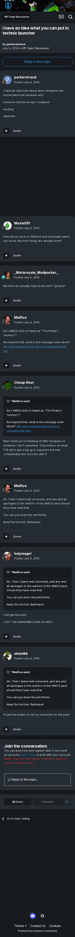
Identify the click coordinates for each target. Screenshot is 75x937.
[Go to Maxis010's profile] (7, 225)
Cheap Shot (24, 382)
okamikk (21, 653)
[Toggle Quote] (8, 401)
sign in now (28, 754)
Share (19, 801)
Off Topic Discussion (35, 48)
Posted (26, 82)
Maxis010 (22, 223)
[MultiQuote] (6, 131)
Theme (19, 926)
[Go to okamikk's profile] (7, 656)
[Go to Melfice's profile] (7, 320)
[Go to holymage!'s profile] (7, 556)
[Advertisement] (37, 178)
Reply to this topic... (24, 779)
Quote (17, 130)
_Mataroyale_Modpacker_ (36, 272)
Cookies (55, 926)
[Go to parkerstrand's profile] (7, 80)
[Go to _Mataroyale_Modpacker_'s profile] (7, 275)
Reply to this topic (37, 61)
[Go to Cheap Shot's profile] (7, 385)
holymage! (23, 553)
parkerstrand (16, 44)
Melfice (20, 317)
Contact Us (37, 926)
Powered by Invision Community (37, 930)
